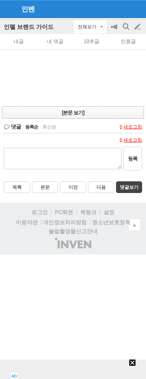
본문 (45, 187)
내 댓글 (55, 41)
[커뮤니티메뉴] (8, 8)
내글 (19, 41)
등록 (132, 158)
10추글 (91, 41)
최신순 (49, 127)
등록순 (31, 127)
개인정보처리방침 (65, 222)
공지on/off (115, 30)
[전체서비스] (137, 8)
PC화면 (64, 212)
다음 (101, 187)
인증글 (128, 41)
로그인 (40, 212)
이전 (73, 187)
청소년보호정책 (111, 222)
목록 (17, 187)
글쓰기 (138, 27)
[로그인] (123, 8)
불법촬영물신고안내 (73, 231)
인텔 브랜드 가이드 (29, 26)
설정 (109, 212)
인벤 (28, 9)
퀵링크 (88, 212)
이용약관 (27, 222)
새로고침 (132, 127)
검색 (126, 30)
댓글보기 (129, 187)
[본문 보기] (73, 113)
